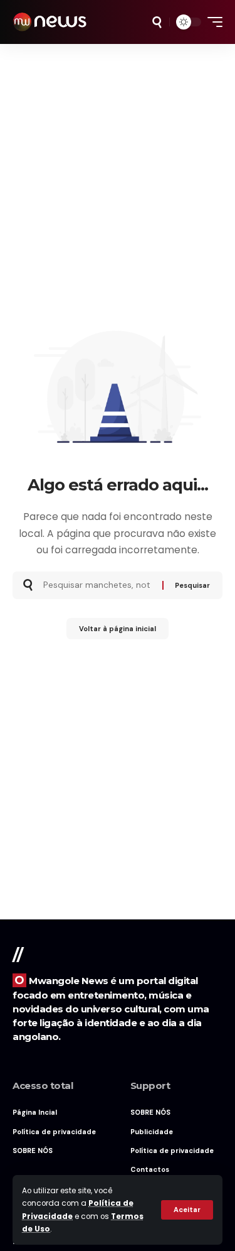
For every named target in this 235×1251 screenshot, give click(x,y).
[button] (187, 1210)
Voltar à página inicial (117, 628)
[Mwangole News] (49, 22)
